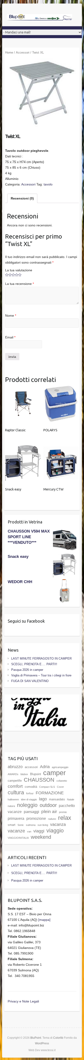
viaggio (55, 831)
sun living (43, 825)
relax (64, 817)
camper (54, 773)
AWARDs (13, 774)
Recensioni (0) (22, 198)
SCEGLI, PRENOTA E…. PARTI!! (34, 664)
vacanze (16, 830)
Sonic (21, 825)
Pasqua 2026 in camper (27, 670)
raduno (52, 818)
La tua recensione (19, 284)
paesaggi (31, 812)
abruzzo (15, 766)
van (29, 831)
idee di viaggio (29, 799)
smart (11, 825)
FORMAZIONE (50, 793)
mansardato (57, 799)
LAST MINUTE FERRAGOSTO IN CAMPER (41, 658)
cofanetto (61, 780)
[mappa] (44, 920)
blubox (24, 774)
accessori (31, 767)
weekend (41, 837)
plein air (49, 811)
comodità (31, 786)
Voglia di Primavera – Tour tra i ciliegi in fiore (41, 675)
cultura (16, 792)
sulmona (30, 825)
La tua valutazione (18, 270)
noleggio (27, 805)
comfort (15, 786)
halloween (13, 799)
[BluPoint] (39, 18)
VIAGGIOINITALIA (18, 837)
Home (9, 52)
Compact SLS (47, 786)
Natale (70, 799)
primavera (16, 818)
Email (10, 337)
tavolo (48, 184)
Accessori (22, 52)
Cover (60, 786)
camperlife (15, 780)
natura (11, 806)
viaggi (38, 831)
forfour (30, 793)
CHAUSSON (39, 780)
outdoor (48, 805)
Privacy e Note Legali (23, 1001)
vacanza (58, 824)
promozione (36, 818)
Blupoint (35, 774)
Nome (10, 315)
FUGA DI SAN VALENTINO (30, 681)
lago (43, 799)
